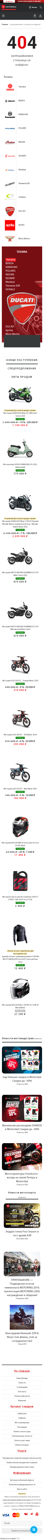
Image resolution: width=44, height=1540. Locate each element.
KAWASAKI (11, 267)
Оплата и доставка (22, 1440)
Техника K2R (13, 285)
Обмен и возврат (22, 1445)
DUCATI (10, 326)
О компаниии (22, 1387)
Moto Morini (13, 334)
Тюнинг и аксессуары (22, 1432)
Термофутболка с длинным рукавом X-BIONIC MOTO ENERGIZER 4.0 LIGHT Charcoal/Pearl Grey (20, 959)
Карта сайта (22, 1489)
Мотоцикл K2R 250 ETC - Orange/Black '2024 (20, 681)
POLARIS (10, 271)
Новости (22, 1383)
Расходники (22, 1427)
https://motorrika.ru (27, 1506)
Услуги (22, 1451)
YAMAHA (22, 1418)
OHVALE (10, 289)
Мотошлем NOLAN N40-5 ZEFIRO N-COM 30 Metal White (20, 1006)
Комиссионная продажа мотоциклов (22, 1463)
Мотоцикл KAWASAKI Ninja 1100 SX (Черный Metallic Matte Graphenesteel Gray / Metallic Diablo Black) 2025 (20, 524)
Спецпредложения (22, 368)
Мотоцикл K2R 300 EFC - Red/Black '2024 (20, 735)
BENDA (10, 263)
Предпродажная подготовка (22, 1467)
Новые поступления (22, 360)
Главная (5, 25)
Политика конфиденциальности (22, 1485)
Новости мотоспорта (22, 1193)
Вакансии (22, 1401)
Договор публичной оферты (22, 1480)
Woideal (10, 282)
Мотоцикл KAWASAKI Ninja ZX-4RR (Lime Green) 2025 (20, 414)
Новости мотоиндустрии (18, 1038)
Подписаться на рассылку (22, 1531)
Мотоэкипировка (22, 1423)
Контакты (22, 1392)
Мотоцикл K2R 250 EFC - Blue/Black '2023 (20, 789)
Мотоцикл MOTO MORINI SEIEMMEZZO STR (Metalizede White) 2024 (20, 628)
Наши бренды (22, 1378)
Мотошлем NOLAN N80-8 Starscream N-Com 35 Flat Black (20, 844)
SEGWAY (10, 278)
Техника (8, 77)
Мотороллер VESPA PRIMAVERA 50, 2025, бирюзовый (20, 466)
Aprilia (9, 330)
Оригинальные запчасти (22, 1436)
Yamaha (10, 259)
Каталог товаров (22, 1406)
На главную (22, 1371)
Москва (34, 7)
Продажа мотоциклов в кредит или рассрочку (22, 1458)
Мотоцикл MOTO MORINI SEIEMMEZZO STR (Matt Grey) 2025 (20, 574)
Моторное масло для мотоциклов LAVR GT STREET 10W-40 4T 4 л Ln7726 (20, 898)
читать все (38, 1039)
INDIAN (10, 274)
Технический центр (22, 1396)
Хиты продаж (22, 377)
